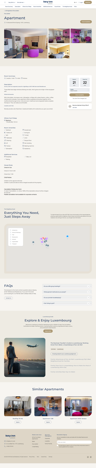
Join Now (75, 107)
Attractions (14, 230)
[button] (5, 2)
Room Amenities (37, 6)
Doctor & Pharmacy (16, 232)
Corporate (47, 438)
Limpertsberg (35, 446)
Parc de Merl (35, 444)
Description (17, 6)
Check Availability (86, 21)
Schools (14, 239)
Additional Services (47, 6)
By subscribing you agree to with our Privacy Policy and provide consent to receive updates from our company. (74, 446)
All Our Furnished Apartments (36, 437)
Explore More (48, 331)
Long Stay (47, 441)
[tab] (67, 286)
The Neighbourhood (67, 6)
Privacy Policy (32, 456)
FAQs (75, 6)
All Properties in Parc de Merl (12, 10)
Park (13, 234)
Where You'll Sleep (27, 6)
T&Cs (38, 456)
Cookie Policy (44, 456)
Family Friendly (48, 443)
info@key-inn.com (10, 441)
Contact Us (8, 298)
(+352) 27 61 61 (9, 446)
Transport (14, 244)
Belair (33, 441)
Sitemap (50, 456)
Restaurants (15, 237)
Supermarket (15, 241)
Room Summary (9, 6)
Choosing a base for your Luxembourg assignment (64, 354)
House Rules (57, 6)
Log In (81, 2)
